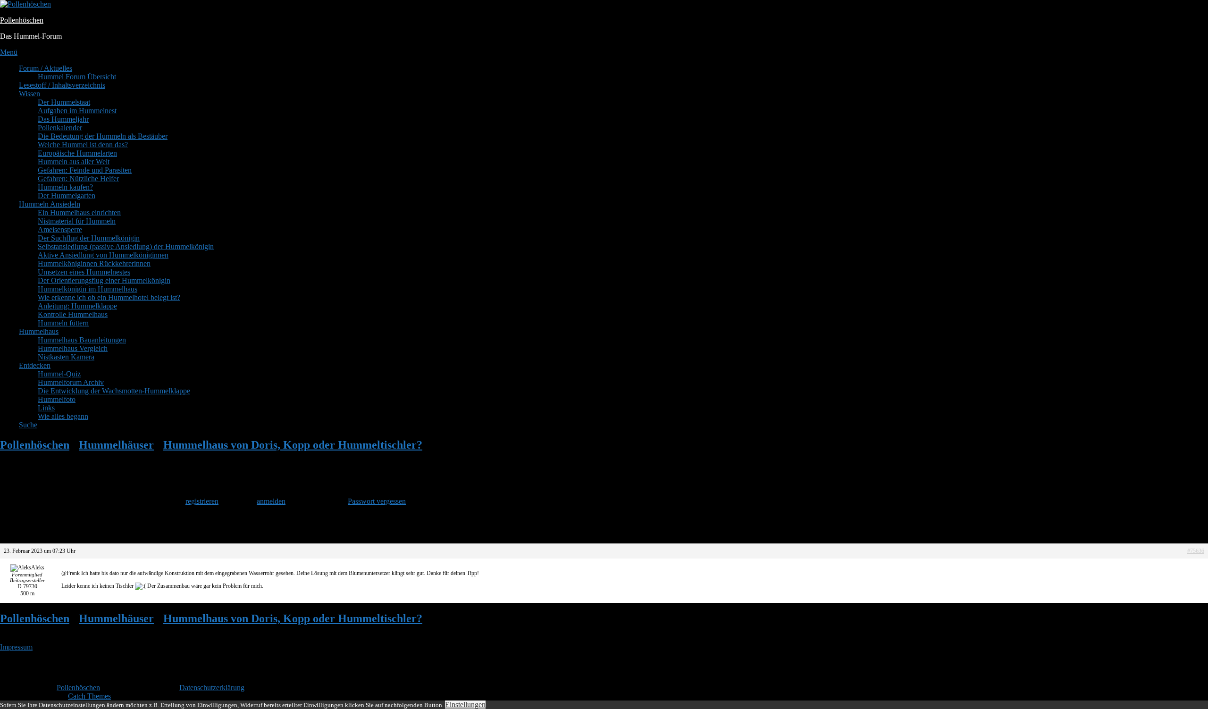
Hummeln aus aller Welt (73, 162)
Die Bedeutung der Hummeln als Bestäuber (103, 136)
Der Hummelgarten (66, 196)
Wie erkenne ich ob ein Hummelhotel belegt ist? (109, 297)
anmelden (271, 501)
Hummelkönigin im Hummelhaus (87, 289)
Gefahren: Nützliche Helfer (78, 179)
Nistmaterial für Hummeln (77, 221)
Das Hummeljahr (63, 119)
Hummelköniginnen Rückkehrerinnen (94, 263)
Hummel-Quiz (59, 374)
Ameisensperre (60, 229)
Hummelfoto (57, 399)
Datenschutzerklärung (211, 688)
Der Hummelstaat (64, 102)
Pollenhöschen (21, 20)
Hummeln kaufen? (65, 187)
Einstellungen (465, 705)
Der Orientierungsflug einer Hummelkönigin (104, 280)
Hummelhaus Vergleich (73, 348)
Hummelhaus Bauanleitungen (82, 340)
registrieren (201, 501)
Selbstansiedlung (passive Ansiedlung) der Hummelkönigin (126, 246)
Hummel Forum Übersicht (77, 77)
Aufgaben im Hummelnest (77, 111)
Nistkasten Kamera (66, 357)
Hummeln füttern (63, 323)
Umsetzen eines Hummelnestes (84, 272)
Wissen (29, 94)
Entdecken (34, 365)
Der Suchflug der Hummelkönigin (89, 238)
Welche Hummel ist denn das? (83, 145)
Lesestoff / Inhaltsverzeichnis (62, 85)
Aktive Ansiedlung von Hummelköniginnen (103, 255)
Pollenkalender (60, 128)
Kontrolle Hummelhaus (73, 314)
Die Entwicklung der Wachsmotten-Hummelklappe (114, 391)
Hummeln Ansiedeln (49, 204)
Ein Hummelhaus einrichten (79, 213)
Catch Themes (89, 696)
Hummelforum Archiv (71, 382)
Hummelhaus (39, 331)
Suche (28, 425)
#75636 (1195, 551)
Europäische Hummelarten (77, 153)
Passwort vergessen (377, 501)
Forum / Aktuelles (45, 68)
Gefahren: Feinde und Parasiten (85, 170)
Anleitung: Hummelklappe (77, 306)
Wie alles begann (63, 416)
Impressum (16, 647)
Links (46, 408)
